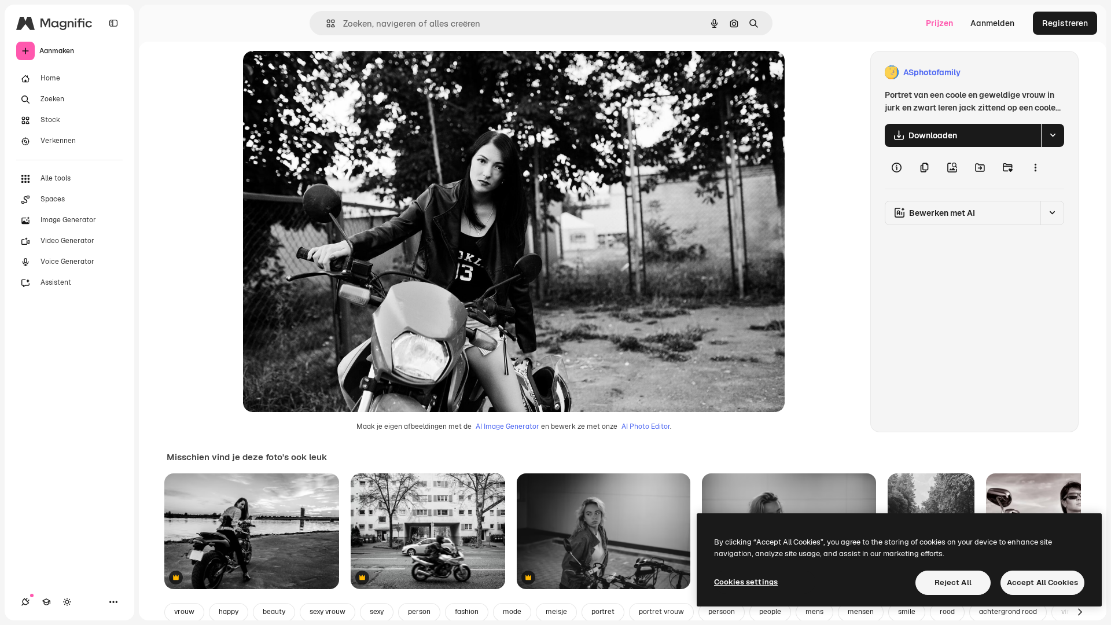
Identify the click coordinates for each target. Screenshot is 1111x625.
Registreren (1065, 23)
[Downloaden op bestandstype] (1052, 135)
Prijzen (939, 23)
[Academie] (46, 602)
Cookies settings (746, 582)
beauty (274, 611)
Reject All (953, 582)
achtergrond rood (1008, 611)
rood (947, 611)
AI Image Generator (507, 426)
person (419, 611)
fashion (467, 611)
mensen (861, 611)
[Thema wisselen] (67, 602)
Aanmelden (992, 23)
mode (512, 611)
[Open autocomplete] (326, 23)
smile (906, 611)
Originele (319, 72)
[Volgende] (1079, 612)
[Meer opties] (1035, 167)
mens (814, 611)
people (770, 611)
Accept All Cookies (1042, 582)
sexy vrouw (327, 611)
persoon (721, 611)
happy (228, 611)
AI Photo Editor (645, 426)
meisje (556, 611)
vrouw (184, 611)
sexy (377, 611)
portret (603, 611)
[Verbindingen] (25, 602)
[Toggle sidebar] (113, 23)
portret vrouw (661, 611)
